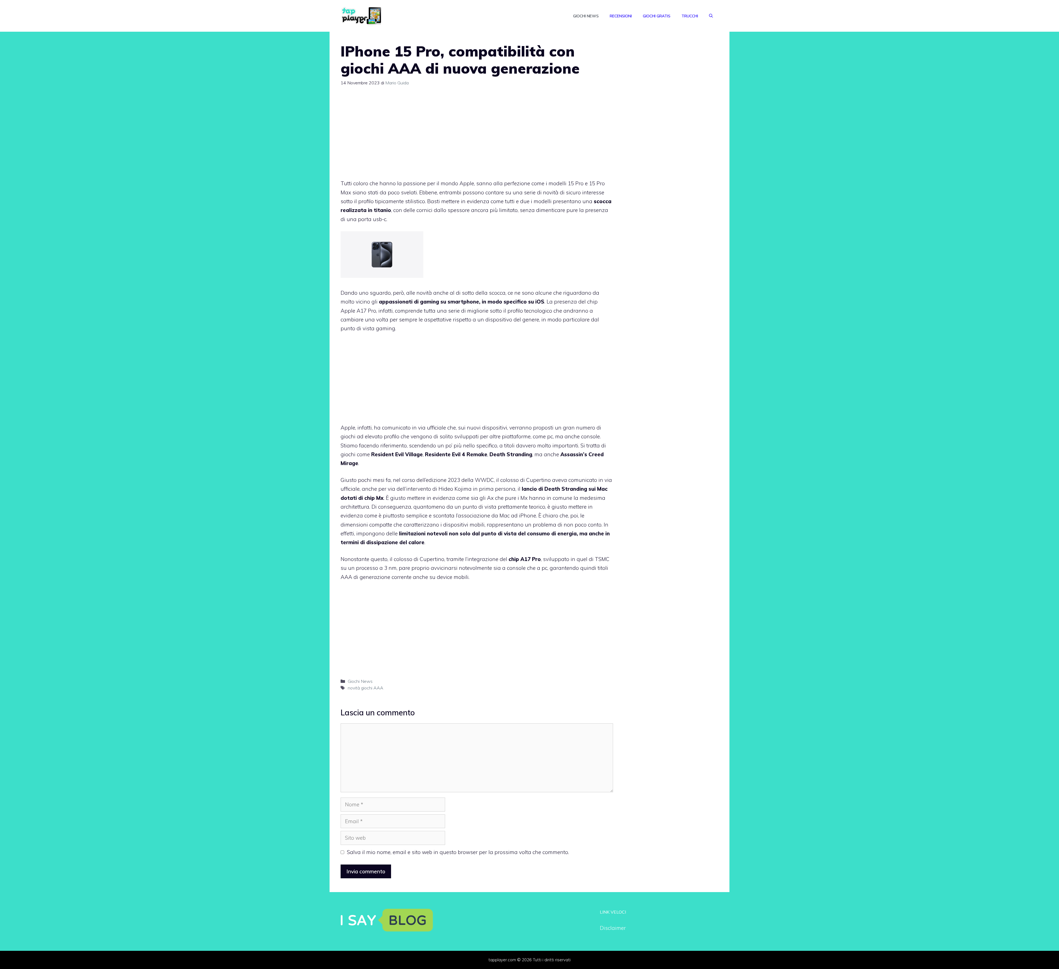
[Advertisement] (476, 135)
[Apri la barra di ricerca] (711, 16)
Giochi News (586, 16)
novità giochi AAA (365, 688)
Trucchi (689, 16)
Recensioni (621, 16)
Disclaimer (613, 928)
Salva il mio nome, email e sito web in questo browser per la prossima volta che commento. (458, 852)
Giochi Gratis (656, 16)
